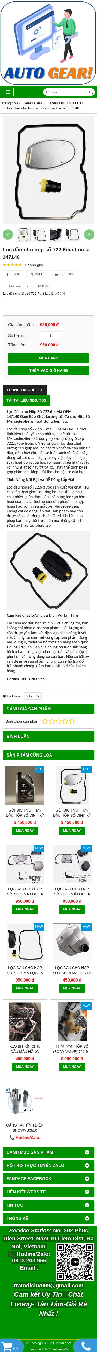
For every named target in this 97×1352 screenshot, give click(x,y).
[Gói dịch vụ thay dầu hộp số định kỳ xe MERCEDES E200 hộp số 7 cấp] (24, 785)
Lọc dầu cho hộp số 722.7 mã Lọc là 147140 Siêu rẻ (25, 973)
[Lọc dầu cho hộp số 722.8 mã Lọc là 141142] (72, 864)
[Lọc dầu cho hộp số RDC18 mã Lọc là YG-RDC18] (72, 943)
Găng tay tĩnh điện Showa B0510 (24, 1128)
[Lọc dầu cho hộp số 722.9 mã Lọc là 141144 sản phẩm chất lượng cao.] (24, 864)
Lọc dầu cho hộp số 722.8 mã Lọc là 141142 (72, 894)
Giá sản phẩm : (22, 324)
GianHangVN (58, 1349)
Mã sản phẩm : (21, 286)
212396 (32, 696)
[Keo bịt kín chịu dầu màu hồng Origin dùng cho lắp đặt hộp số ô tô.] (24, 1021)
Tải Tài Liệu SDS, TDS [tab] (26, 400)
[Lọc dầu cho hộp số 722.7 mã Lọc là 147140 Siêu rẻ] (24, 943)
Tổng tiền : (17, 344)
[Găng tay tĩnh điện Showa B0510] (24, 1100)
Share (14, 274)
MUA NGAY (25, 831)
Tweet (39, 274)
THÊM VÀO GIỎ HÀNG (48, 370)
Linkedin (65, 274)
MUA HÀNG (48, 358)
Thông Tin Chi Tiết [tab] (24, 390)
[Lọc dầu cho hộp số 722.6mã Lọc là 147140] (48, 170)
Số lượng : (18, 335)
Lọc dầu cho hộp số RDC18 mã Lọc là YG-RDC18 (72, 973)
